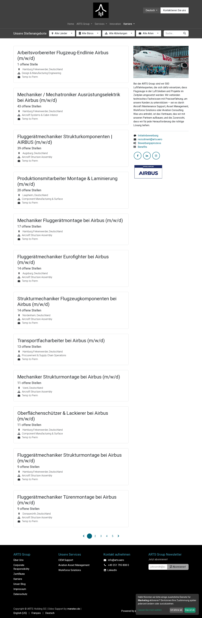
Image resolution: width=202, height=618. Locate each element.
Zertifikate (19, 573)
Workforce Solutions (69, 570)
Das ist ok (190, 610)
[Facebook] (137, 155)
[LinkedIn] (147, 155)
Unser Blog (19, 584)
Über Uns (18, 560)
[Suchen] (185, 33)
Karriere (17, 578)
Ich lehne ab (176, 610)
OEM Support (65, 560)
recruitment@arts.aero (150, 139)
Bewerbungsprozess (149, 143)
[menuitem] (70, 24)
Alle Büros (88, 33)
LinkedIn (112, 570)
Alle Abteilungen (118, 33)
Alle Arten (148, 33)
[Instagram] (156, 155)
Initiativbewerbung (148, 135)
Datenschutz (20, 594)
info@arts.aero (116, 560)
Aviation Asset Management (73, 565)
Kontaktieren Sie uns (174, 10)
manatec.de (73, 608)
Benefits (142, 146)
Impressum (19, 589)
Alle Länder (61, 33)
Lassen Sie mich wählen (150, 610)
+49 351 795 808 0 (118, 565)
